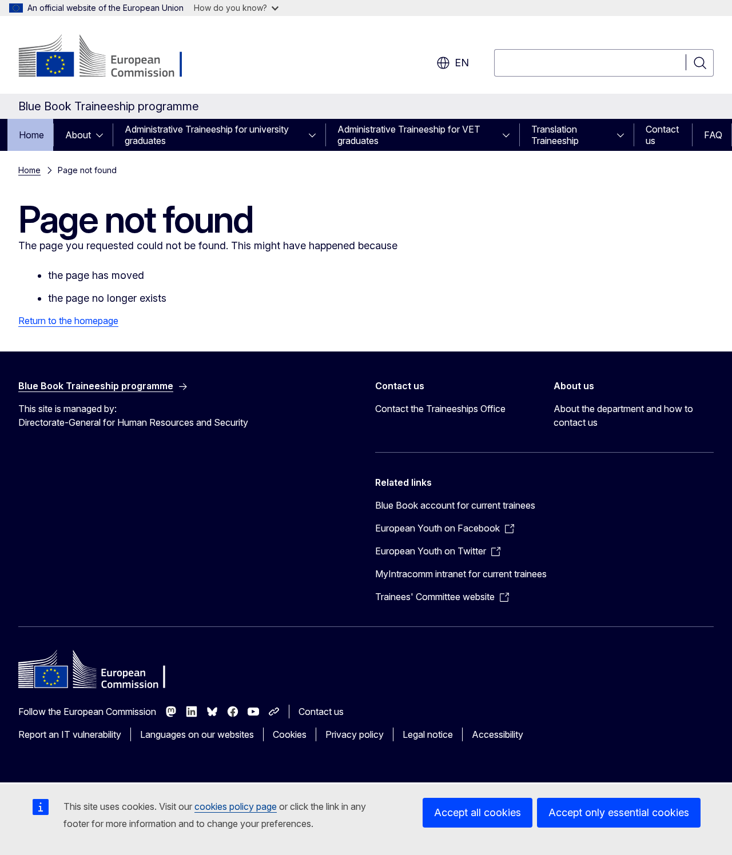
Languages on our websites (197, 734)
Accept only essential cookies (618, 812)
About (78, 135)
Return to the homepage (68, 320)
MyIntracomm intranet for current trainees (461, 574)
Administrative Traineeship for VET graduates (408, 134)
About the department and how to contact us (623, 415)
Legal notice (428, 734)
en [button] (462, 63)
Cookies (290, 734)
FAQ (713, 135)
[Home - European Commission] (110, 57)
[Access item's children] (103, 135)
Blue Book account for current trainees (455, 505)
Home (31, 135)
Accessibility (497, 734)
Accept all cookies (477, 812)
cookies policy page (235, 806)
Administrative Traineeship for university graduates (207, 134)
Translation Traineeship (555, 134)
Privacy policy (354, 734)
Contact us (662, 134)
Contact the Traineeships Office (440, 408)
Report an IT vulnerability (69, 734)
